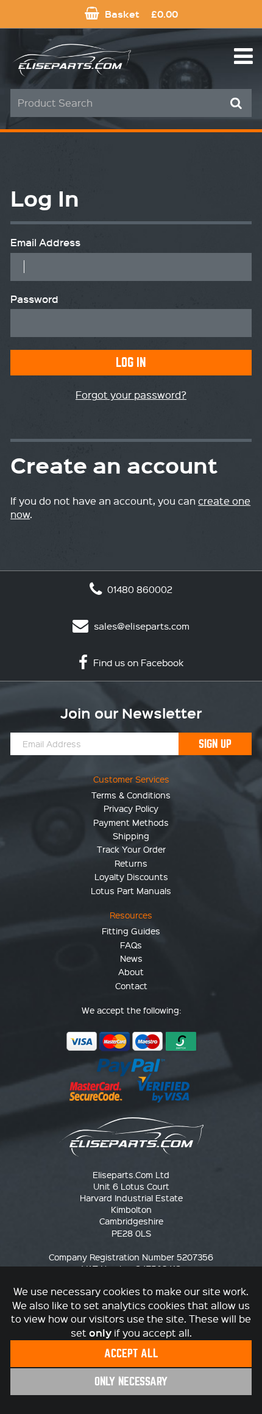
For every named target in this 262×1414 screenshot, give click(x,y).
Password (34, 299)
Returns (131, 863)
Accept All (131, 1353)
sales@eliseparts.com (140, 626)
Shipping (131, 835)
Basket (140, 13)
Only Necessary (131, 1381)
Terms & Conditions (131, 794)
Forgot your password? (131, 394)
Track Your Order (131, 849)
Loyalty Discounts (131, 876)
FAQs (131, 944)
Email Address (45, 242)
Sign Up (215, 744)
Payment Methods (131, 822)
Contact (131, 985)
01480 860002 (138, 589)
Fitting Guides (131, 930)
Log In (131, 362)
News (131, 958)
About (131, 971)
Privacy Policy (131, 808)
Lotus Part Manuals (131, 890)
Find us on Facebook (137, 662)
